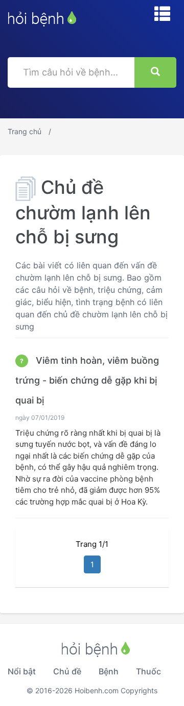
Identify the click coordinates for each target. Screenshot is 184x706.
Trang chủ (24, 131)
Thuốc (148, 671)
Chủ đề (67, 671)
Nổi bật (22, 671)
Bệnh (109, 671)
